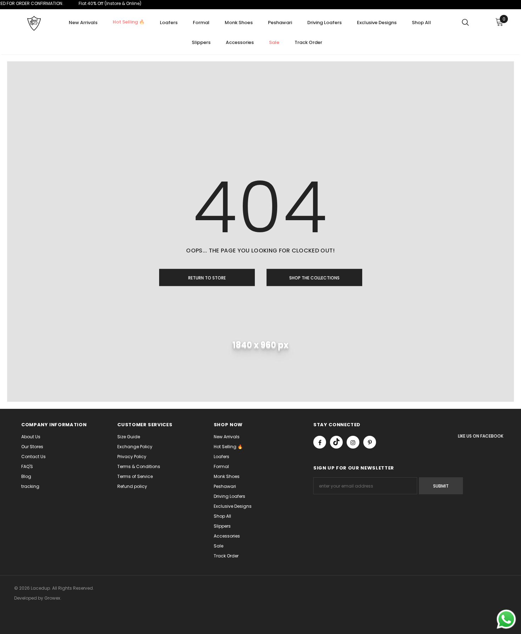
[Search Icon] (465, 22)
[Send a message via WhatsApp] (506, 619)
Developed (26, 598)
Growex (52, 598)
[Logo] (34, 23)
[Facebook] (319, 442)
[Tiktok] (336, 442)
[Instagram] (353, 442)
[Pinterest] (369, 442)
